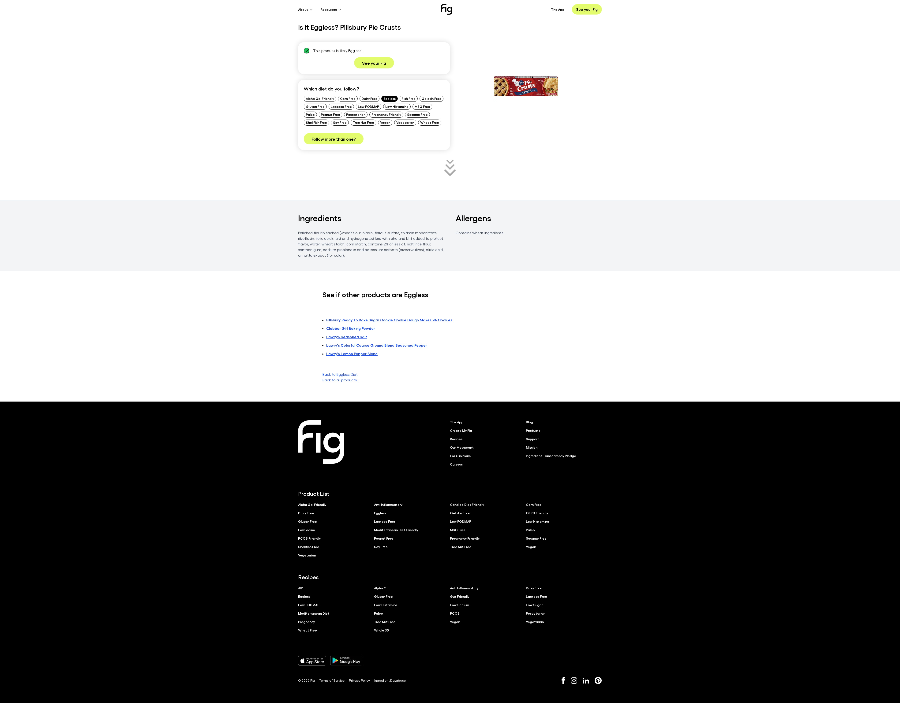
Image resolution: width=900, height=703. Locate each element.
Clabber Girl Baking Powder (350, 328)
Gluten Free (315, 106)
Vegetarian (405, 122)
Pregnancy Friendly (386, 114)
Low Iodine (306, 529)
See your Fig (587, 9)
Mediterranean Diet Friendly (396, 529)
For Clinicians (460, 455)
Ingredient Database (390, 680)
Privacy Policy (359, 680)
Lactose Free (341, 106)
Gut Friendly (459, 596)
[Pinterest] (598, 680)
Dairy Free (369, 98)
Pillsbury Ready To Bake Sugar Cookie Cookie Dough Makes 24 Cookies (389, 320)
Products (533, 430)
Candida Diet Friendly (467, 504)
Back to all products (339, 380)
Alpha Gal (381, 588)
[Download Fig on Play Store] (346, 660)
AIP (300, 588)
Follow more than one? (334, 138)
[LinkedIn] (586, 681)
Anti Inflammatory (388, 504)
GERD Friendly (537, 513)
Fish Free (409, 98)
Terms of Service (332, 680)
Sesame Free (417, 114)
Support (532, 438)
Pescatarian (355, 114)
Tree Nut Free (363, 122)
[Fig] (446, 9)
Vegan (385, 122)
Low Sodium (459, 604)
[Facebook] (563, 680)
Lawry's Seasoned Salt (346, 337)
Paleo (310, 114)
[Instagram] (574, 680)
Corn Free (348, 98)
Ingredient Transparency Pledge (551, 455)
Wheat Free (429, 122)
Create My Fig (461, 430)
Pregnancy (306, 621)
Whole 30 (381, 630)
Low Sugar (534, 604)
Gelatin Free (431, 98)
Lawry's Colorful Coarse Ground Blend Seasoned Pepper (376, 345)
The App (557, 9)
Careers (456, 464)
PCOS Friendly (309, 538)
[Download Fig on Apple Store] (312, 660)
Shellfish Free (316, 122)
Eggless (389, 98)
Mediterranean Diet (313, 613)
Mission (531, 447)
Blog (529, 422)
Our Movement (462, 447)
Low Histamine (397, 106)
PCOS (455, 613)
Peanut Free (330, 114)
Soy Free (340, 122)
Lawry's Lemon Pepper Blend (352, 353)
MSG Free (422, 106)
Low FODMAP (368, 106)
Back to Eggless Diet (340, 374)
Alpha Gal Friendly (320, 98)
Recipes (456, 438)
